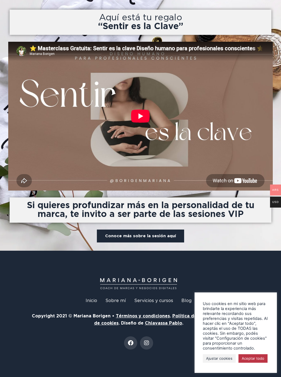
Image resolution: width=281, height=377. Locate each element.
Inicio (91, 301)
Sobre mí (115, 301)
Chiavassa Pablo (163, 323)
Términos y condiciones (143, 316)
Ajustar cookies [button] (219, 358)
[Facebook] (130, 343)
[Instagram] (146, 343)
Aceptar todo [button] (253, 358)
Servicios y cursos (153, 301)
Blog (186, 301)
